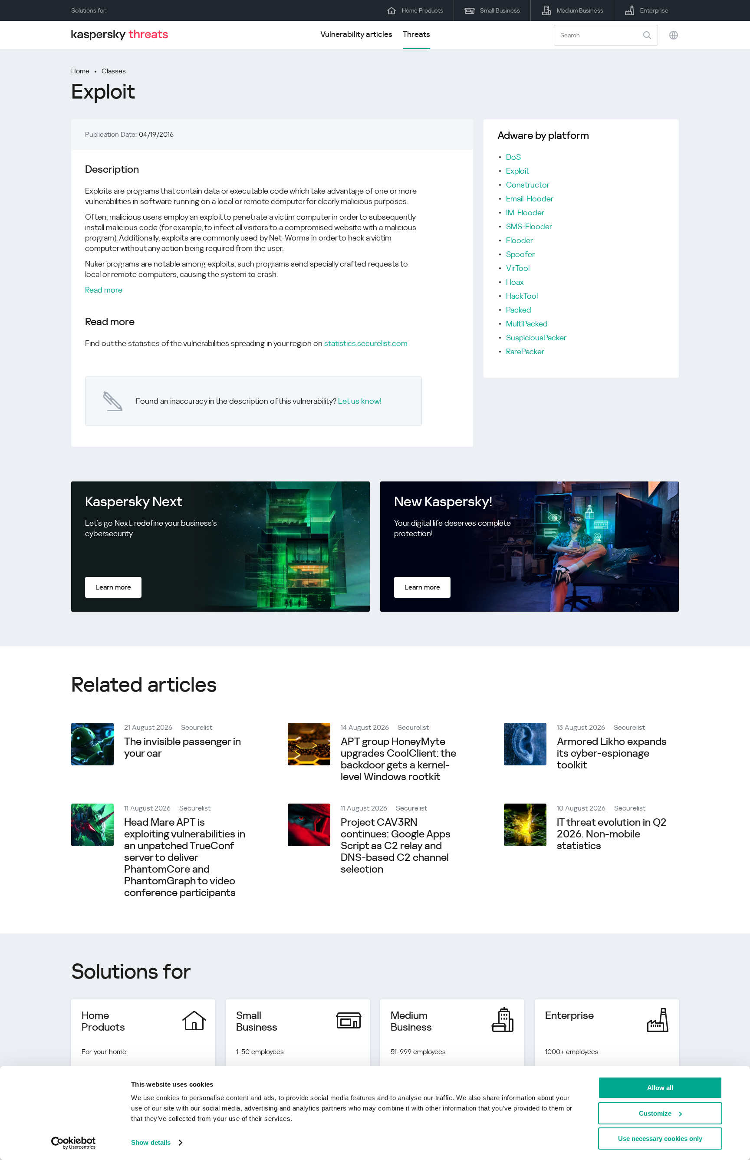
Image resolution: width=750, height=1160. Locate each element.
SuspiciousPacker (536, 337)
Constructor (527, 184)
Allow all (660, 1087)
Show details (151, 1142)
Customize (655, 1113)
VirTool (518, 268)
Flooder (519, 240)
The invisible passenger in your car (182, 747)
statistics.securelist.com (366, 343)
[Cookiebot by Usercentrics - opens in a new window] (74, 1143)
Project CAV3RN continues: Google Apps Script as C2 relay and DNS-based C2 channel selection (396, 845)
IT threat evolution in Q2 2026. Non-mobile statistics (612, 834)
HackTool (522, 295)
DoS (513, 156)
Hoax (515, 282)
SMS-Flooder (529, 226)
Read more (103, 289)
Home (80, 71)
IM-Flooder (525, 212)
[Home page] (123, 35)
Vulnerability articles (356, 34)
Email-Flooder (529, 198)
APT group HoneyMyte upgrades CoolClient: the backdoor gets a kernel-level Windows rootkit (398, 759)
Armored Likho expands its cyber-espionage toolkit (612, 753)
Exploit (517, 170)
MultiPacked (527, 323)
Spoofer (520, 254)
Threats (416, 34)
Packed (518, 309)
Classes (114, 71)
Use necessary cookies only (660, 1138)
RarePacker (525, 351)
